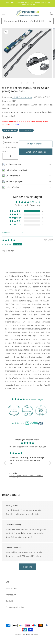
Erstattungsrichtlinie (15, 607)
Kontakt (9, 601)
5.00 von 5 (35, 202)
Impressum (11, 594)
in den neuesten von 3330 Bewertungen (27, 446)
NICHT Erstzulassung (22, 97)
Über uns (27, 566)
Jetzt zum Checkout (36, 151)
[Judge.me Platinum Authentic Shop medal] (14, 410)
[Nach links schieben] (21, 83)
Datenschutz (11, 588)
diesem (16, 124)
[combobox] (28, 21)
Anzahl (5, 151)
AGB (7, 582)
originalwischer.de (34, 634)
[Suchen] (50, 21)
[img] (8, 240)
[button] (3, 13)
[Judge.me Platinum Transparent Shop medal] (27, 410)
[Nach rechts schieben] (34, 83)
